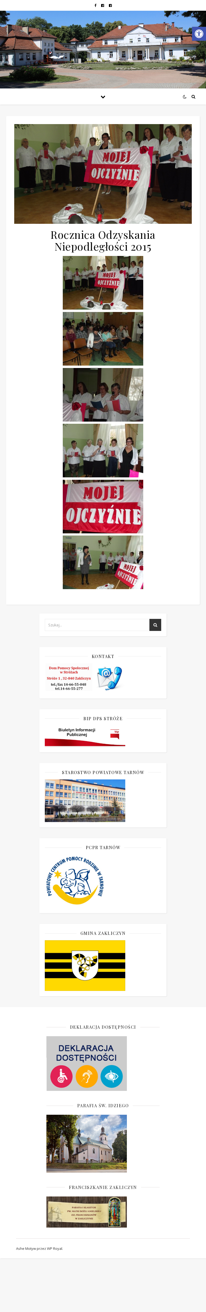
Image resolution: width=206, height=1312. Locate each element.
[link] (199, 34)
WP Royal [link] (54, 1248)
